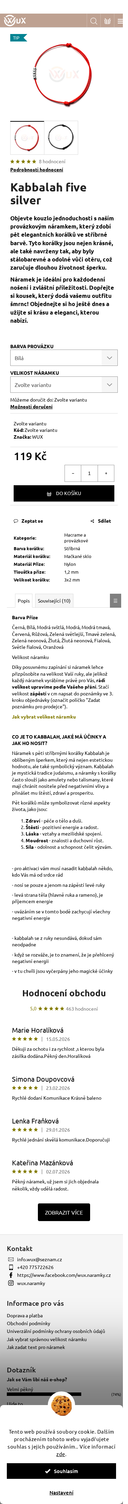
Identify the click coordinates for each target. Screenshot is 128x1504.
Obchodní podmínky (28, 1323)
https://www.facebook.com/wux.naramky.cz (64, 1275)
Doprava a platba (25, 1315)
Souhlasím (66, 1471)
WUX (37, 437)
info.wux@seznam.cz (39, 1259)
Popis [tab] (24, 600)
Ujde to (15, 1404)
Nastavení (61, 1492)
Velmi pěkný (20, 1389)
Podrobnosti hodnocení (36, 169)
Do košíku (68, 493)
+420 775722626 (35, 1267)
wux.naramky (31, 1283)
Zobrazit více (64, 1212)
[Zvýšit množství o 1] (106, 473)
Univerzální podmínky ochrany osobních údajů (56, 1331)
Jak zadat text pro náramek (36, 1347)
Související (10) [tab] (54, 600)
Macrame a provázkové (76, 537)
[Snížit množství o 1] (73, 473)
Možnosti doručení (31, 406)
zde (60, 1454)
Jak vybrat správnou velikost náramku (47, 1339)
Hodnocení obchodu (64, 992)
